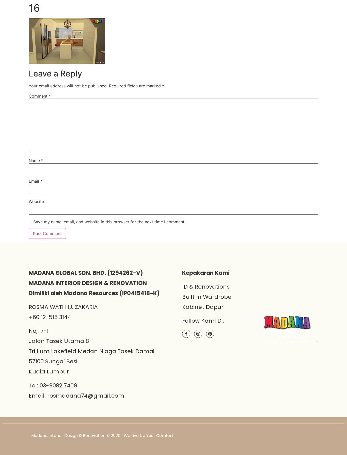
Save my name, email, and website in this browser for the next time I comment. (109, 222)
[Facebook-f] (186, 334)
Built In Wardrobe (206, 297)
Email (35, 181)
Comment (40, 96)
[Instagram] (198, 334)
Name (36, 161)
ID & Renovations (206, 287)
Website (36, 201)
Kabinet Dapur (203, 307)
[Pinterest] (210, 334)
